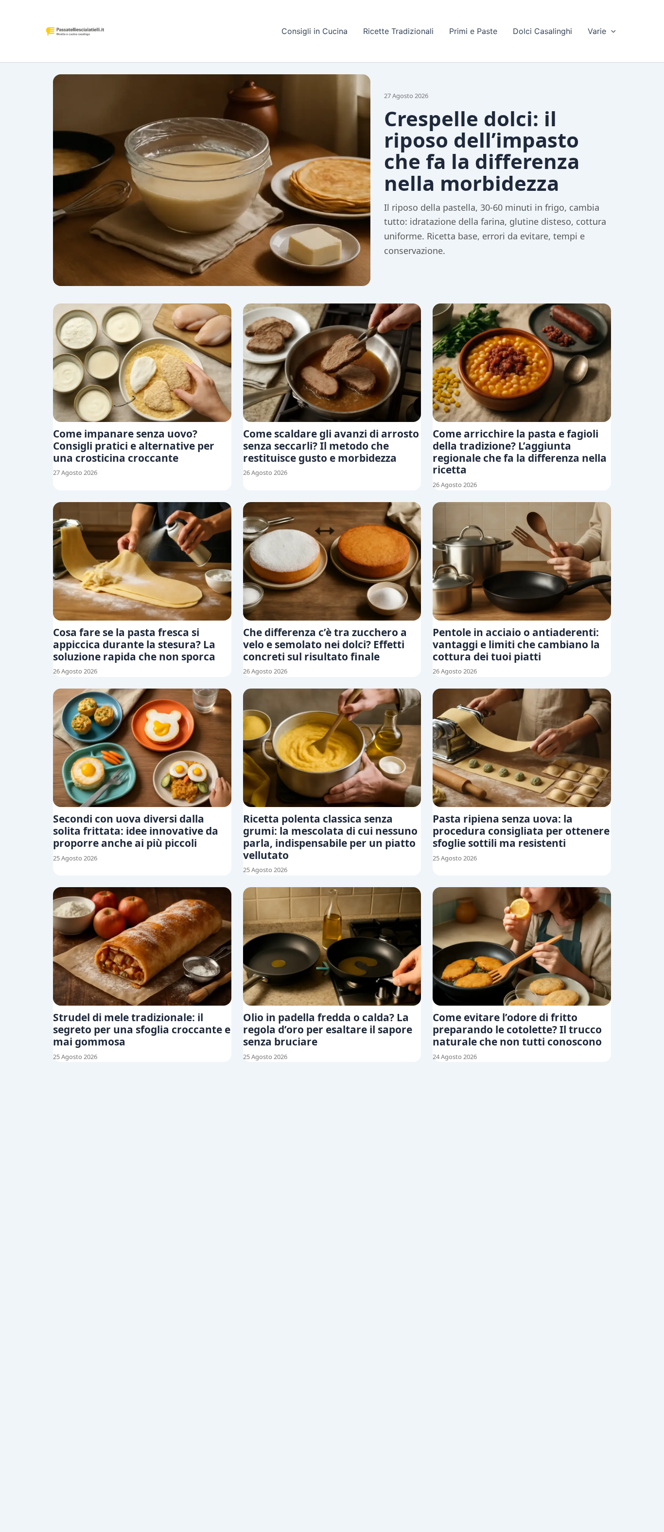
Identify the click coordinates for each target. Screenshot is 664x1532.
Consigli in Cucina (314, 31)
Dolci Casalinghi (542, 31)
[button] (611, 31)
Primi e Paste (473, 31)
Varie (597, 31)
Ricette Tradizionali (398, 31)
